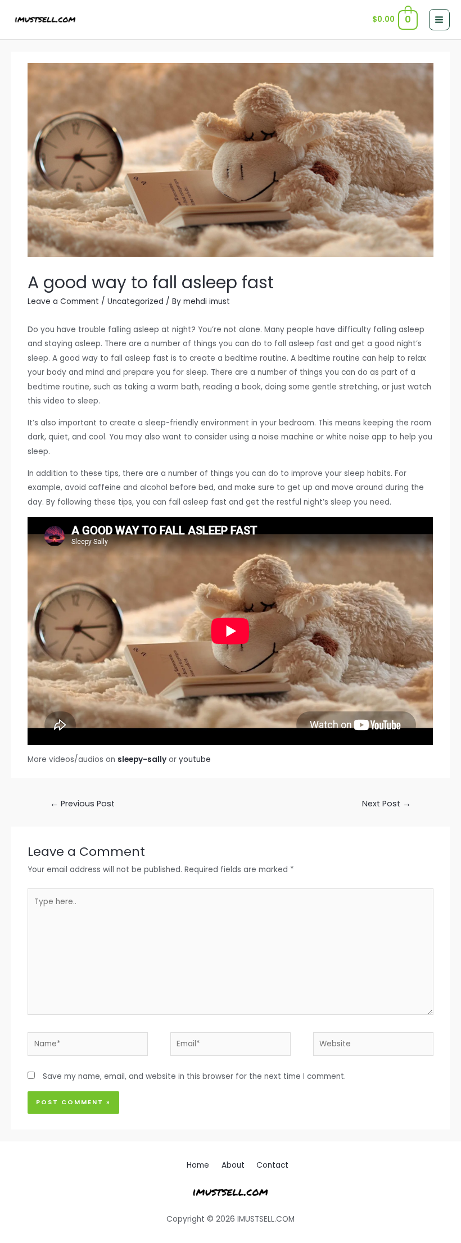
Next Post (386, 803)
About (233, 1165)
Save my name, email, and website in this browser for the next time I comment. (194, 1076)
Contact (272, 1165)
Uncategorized (135, 301)
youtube (195, 759)
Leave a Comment (63, 301)
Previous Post (82, 803)
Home (198, 1165)
